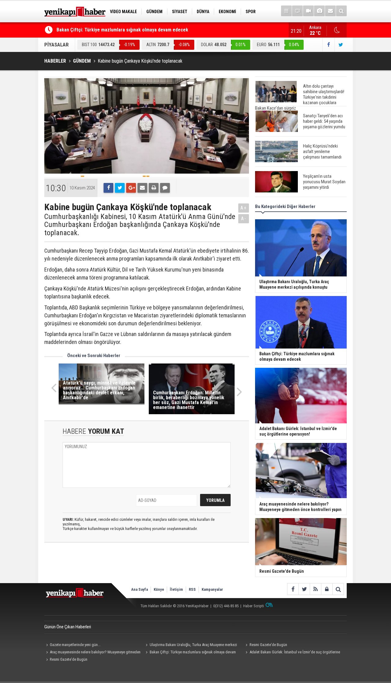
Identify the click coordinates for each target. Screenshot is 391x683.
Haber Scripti (253, 606)
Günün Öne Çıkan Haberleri (67, 627)
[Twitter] (120, 188)
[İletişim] (330, 10)
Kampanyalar (212, 589)
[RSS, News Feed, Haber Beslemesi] (315, 589)
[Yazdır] (154, 188)
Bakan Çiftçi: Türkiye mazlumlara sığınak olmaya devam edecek (122, 30)
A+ (243, 208)
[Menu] (286, 10)
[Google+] (131, 188)
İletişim (176, 589)
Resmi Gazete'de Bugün (268, 644)
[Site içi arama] (341, 10)
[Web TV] (308, 10)
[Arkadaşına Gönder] (142, 188)
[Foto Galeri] (319, 10)
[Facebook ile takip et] (328, 45)
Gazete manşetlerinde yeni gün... (75, 644)
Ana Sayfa (139, 589)
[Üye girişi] (326, 589)
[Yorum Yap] (165, 188)
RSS (192, 589)
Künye (159, 589)
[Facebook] (108, 188)
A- (244, 218)
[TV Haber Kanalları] (297, 10)
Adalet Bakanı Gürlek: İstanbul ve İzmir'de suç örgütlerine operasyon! (292, 653)
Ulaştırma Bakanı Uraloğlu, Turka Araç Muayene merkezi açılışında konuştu (190, 645)
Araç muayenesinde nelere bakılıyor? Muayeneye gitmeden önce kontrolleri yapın (92, 653)
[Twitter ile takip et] (340, 45)
